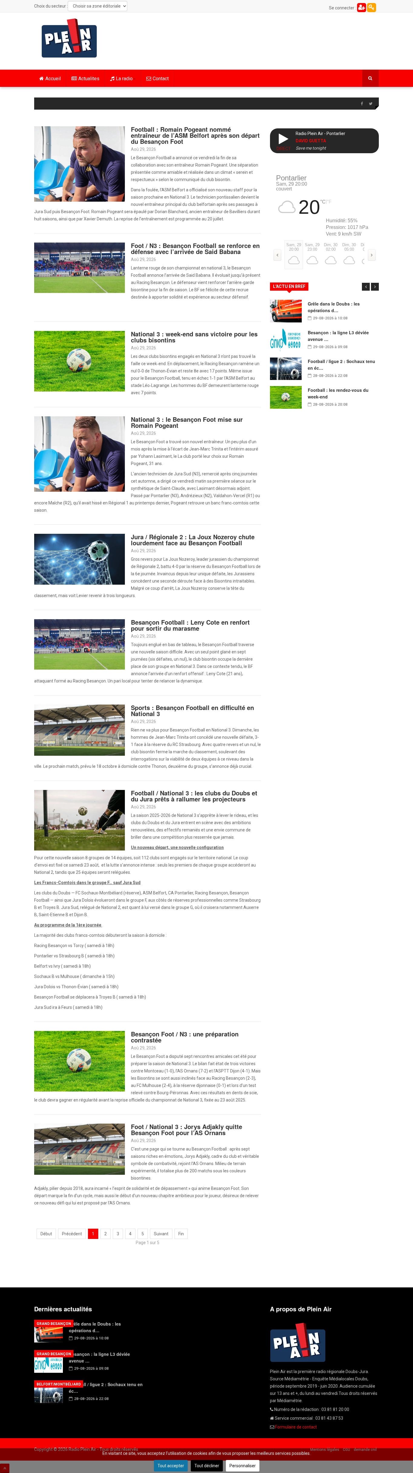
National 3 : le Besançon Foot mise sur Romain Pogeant (187, 422)
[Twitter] (370, 103)
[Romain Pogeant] (79, 453)
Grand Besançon (54, 1324)
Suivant (161, 1233)
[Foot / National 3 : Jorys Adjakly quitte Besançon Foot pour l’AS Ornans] (79, 1148)
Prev (366, 287)
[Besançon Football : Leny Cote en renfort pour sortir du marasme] (79, 644)
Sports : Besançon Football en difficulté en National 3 (192, 710)
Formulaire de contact (296, 1427)
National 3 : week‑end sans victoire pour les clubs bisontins (194, 336)
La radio (124, 78)
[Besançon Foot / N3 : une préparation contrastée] (79, 1061)
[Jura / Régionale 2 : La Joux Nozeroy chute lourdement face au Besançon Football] (79, 559)
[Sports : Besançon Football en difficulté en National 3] (79, 729)
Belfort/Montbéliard (59, 1384)
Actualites (88, 78)
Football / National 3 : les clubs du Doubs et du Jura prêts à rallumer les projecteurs (194, 795)
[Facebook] (361, 103)
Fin (181, 1233)
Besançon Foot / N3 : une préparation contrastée (185, 1036)
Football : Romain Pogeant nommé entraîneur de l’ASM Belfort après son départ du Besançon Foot (195, 135)
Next (375, 287)
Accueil (53, 78)
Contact (161, 78)
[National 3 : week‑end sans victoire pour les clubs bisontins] (79, 360)
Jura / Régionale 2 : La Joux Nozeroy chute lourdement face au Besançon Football (193, 539)
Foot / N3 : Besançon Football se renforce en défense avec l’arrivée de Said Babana (195, 248)
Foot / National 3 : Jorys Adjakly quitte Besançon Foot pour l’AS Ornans (186, 1129)
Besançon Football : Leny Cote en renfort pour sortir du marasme (190, 625)
